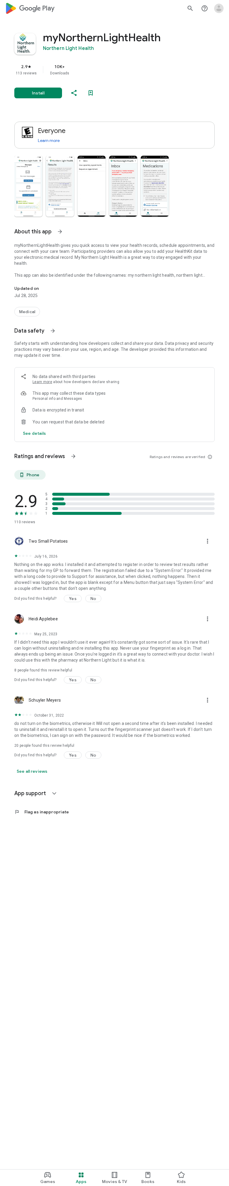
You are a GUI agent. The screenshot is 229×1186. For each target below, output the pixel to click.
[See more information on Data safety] (53, 331)
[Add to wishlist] (90, 93)
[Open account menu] (219, 8)
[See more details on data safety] (35, 433)
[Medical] (27, 311)
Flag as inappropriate (41, 812)
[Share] (74, 93)
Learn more (49, 140)
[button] (28, 186)
